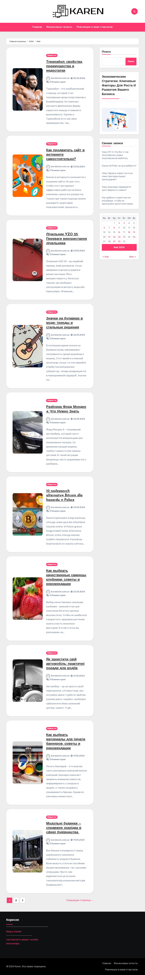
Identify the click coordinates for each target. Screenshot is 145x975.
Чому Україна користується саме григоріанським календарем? (117, 176)
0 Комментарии (58, 82)
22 (114, 237)
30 (119, 241)
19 (134, 232)
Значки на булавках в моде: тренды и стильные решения (64, 323)
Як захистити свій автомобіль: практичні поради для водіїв (65, 664)
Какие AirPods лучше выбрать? (119, 165)
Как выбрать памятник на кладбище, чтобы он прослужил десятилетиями (117, 200)
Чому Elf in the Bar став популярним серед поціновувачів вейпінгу (115, 155)
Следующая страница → (79, 900)
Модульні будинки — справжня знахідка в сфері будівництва (63, 828)
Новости (51, 55)
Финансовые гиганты (59, 27)
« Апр (106, 256)
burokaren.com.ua (60, 78)
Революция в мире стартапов (95, 27)
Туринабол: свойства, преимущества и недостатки (64, 66)
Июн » (132, 256)
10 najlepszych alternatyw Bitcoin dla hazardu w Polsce (64, 495)
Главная (37, 27)
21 (109, 237)
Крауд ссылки (14, 931)
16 (119, 232)
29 (114, 241)
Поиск (106, 52)
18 (129, 232)
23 (119, 237)
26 (134, 237)
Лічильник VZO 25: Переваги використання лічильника (66, 239)
